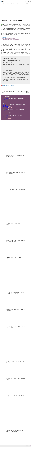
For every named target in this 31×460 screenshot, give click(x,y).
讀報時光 (17, 3)
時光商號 (22, 3)
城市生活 (12, 3)
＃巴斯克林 (5, 5)
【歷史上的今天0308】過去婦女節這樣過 (9, 38)
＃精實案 (1, 5)
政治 (1, 87)
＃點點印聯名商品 (11, 5)
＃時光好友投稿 (28, 5)
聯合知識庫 (28, 3)
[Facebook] (25, 1)
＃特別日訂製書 (23, 5)
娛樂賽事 (2, 3)
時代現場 (7, 3)
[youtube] (24, 1)
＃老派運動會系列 (17, 5)
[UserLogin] (28, 1)
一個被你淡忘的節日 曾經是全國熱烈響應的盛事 (10, 39)
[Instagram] (27, 1)
